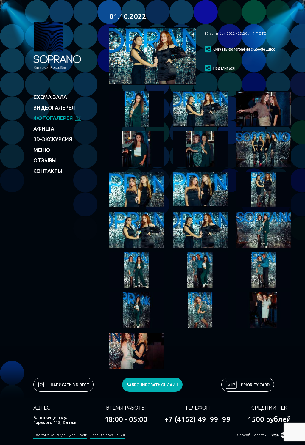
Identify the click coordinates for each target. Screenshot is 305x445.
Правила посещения (107, 435)
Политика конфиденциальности (60, 435)
